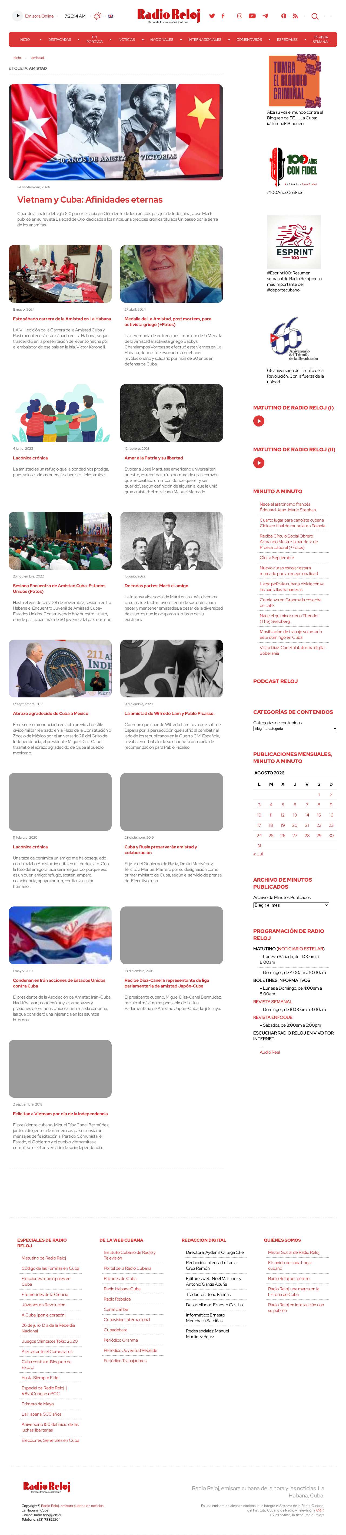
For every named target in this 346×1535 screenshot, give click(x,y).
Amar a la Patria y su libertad (154, 458)
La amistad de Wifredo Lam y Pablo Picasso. (170, 713)
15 (319, 815)
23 (331, 825)
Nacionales (161, 39)
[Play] (259, 421)
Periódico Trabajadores (125, 1360)
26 (282, 835)
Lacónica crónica (30, 458)
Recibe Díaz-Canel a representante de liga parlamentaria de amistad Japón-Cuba (167, 983)
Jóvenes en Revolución (43, 1305)
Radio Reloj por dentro (289, 1278)
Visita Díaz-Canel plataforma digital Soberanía (292, 650)
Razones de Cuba (120, 1278)
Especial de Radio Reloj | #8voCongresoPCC (44, 1390)
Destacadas (59, 39)
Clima (98, 16)
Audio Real (270, 1052)
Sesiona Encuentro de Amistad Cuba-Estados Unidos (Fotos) (59, 588)
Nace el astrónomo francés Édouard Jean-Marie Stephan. (288, 507)
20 (295, 825)
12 (283, 815)
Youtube (252, 16)
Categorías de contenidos (277, 722)
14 (307, 815)
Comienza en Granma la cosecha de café (290, 602)
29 (319, 835)
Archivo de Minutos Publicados (282, 897)
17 (259, 825)
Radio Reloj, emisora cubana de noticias (72, 1505)
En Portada (94, 39)
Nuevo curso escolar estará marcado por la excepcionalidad (289, 570)
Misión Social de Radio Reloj (293, 1252)
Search (314, 16)
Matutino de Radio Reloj (44, 1258)
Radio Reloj (169, 15)
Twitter (212, 16)
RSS (295, 16)
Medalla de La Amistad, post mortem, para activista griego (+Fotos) (168, 321)
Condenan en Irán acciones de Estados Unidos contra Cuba (59, 983)
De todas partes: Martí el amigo (156, 586)
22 (319, 825)
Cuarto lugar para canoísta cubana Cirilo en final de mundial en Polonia (292, 523)
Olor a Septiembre (277, 557)
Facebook (223, 16)
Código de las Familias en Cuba (50, 1268)
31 (259, 846)
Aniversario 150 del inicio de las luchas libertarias (50, 1427)
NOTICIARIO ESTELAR (300, 949)
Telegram (265, 16)
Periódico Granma (121, 1340)
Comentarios (249, 39)
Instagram (239, 16)
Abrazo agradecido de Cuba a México (50, 713)
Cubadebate (116, 1330)
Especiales (287, 39)
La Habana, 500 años (41, 1414)
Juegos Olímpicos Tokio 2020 (50, 1341)
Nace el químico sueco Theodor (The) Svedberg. (289, 618)
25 (271, 835)
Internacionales (204, 39)
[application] (258, 420)
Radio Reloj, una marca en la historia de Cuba (293, 1291)
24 (259, 835)
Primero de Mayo (38, 1404)
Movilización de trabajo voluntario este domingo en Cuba (291, 634)
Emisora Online (39, 16)
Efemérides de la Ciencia (45, 1294)
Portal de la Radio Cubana (127, 1268)
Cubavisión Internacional (127, 1319)
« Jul (258, 854)
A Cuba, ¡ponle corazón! (43, 1315)
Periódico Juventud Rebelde (130, 1350)
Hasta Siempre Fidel (40, 1378)
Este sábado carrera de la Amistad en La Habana (62, 319)
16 (331, 815)
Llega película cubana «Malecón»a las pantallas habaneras (292, 586)
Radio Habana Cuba (122, 1289)
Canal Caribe (116, 1309)
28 (307, 835)
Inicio (24, 39)
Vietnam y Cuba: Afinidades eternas (90, 199)
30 (331, 835)
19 (283, 825)
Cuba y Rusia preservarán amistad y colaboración (161, 849)
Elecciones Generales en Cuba (50, 1440)
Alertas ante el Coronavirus (47, 1351)
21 (307, 825)
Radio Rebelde (117, 1299)
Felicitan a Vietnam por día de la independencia (60, 1114)
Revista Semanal (321, 39)
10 (259, 815)
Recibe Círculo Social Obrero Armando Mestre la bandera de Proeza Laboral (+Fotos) (289, 541)
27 (294, 835)
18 (271, 825)
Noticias (127, 39)
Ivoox (284, 16)
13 (295, 815)
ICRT (319, 1510)
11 (271, 815)
